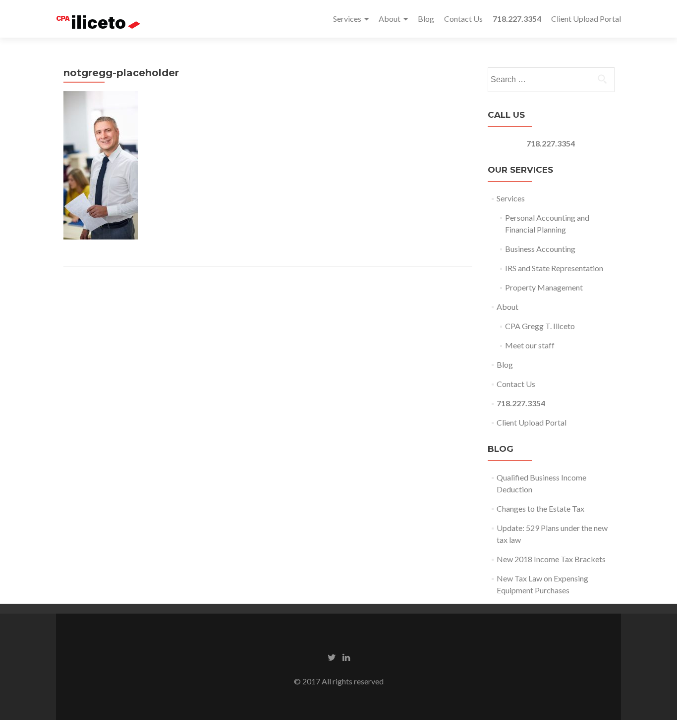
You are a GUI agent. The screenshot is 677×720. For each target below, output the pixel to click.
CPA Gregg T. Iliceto (540, 326)
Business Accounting (540, 248)
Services (347, 18)
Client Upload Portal (586, 18)
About (389, 18)
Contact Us (463, 18)
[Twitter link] (332, 656)
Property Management (544, 287)
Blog (426, 18)
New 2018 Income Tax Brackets (551, 559)
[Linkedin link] (346, 656)
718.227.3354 (550, 143)
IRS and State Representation (554, 268)
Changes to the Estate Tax (540, 508)
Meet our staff (530, 345)
